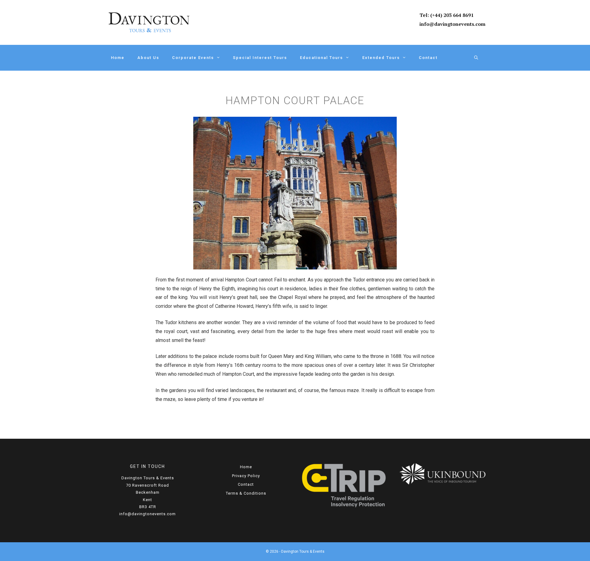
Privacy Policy (246, 475)
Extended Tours (381, 57)
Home (117, 57)
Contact (428, 57)
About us (148, 57)
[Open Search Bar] (476, 58)
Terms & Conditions (246, 493)
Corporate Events (193, 57)
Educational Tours (321, 57)
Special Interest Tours (260, 57)
